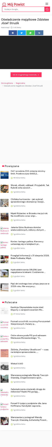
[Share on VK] (39, 32)
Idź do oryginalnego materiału (25, 75)
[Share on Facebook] (13, 32)
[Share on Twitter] (21, 32)
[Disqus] (26, 124)
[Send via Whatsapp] (30, 32)
